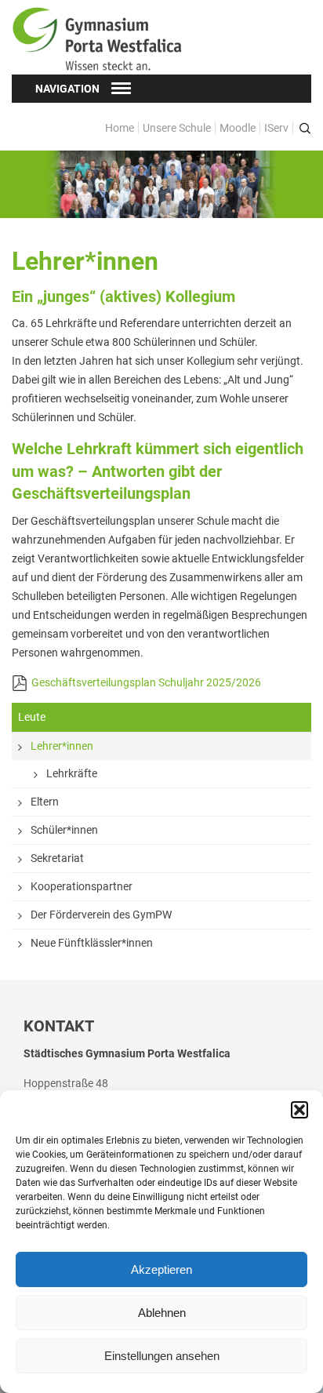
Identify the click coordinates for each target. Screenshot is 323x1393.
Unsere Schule (177, 128)
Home (119, 128)
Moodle (238, 128)
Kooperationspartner (81, 886)
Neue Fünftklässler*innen (92, 943)
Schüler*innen (64, 830)
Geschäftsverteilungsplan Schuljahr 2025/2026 (146, 682)
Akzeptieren (161, 1269)
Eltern (45, 801)
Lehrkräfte (71, 773)
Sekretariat (57, 858)
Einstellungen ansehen (162, 1355)
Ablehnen (162, 1312)
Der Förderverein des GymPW (101, 914)
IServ (276, 128)
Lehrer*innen (62, 746)
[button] (299, 1110)
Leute (31, 717)
